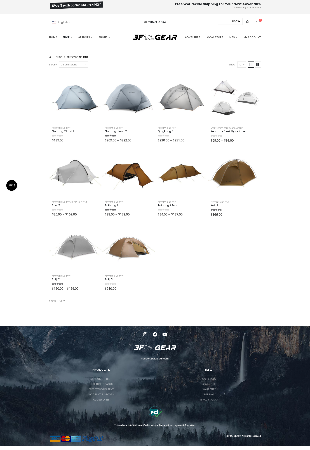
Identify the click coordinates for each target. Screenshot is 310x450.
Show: (232, 64)
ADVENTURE (192, 37)
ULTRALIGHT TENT (79, 202)
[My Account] (247, 22)
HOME (53, 37)
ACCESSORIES (217, 128)
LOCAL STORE (214, 37)
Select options (96, 77)
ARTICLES (84, 37)
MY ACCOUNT (252, 37)
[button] (251, 64)
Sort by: (53, 64)
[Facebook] (155, 334)
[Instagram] (145, 334)
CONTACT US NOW (156, 22)
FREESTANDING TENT (61, 128)
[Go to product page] (75, 97)
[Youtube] (164, 334)
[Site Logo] (155, 37)
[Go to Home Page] (50, 57)
